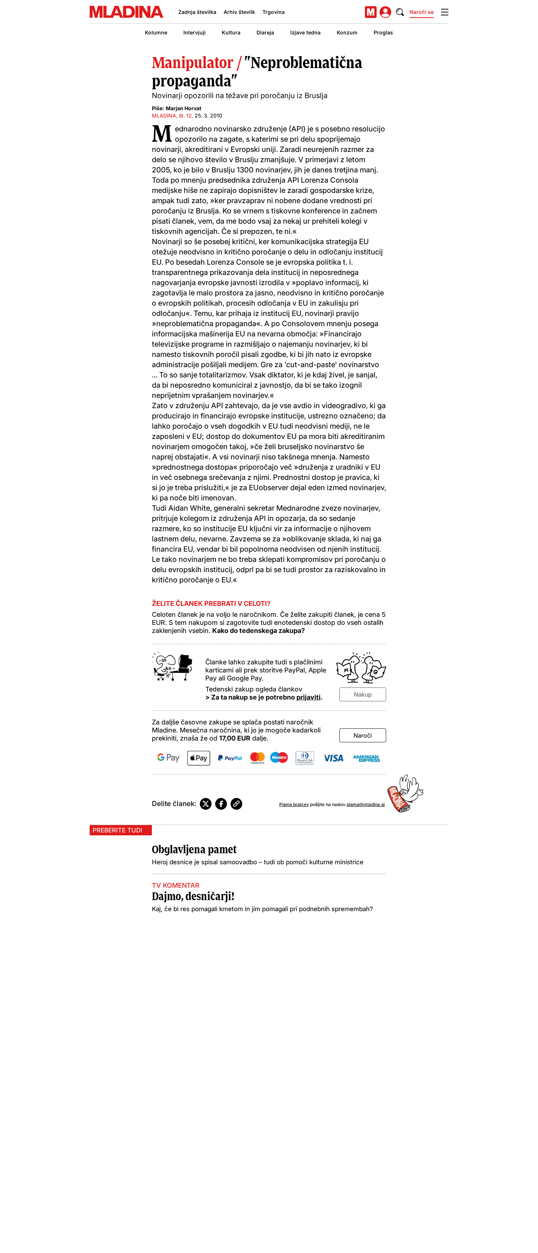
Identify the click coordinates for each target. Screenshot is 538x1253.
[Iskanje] (400, 12)
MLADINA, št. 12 (172, 115)
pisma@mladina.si (366, 804)
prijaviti (308, 697)
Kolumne (156, 32)
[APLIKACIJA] (371, 12)
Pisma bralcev (294, 804)
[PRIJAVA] (385, 12)
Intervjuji (194, 32)
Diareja (265, 32)
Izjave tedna (305, 32)
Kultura (231, 32)
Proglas (383, 32)
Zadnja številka (197, 12)
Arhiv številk (239, 12)
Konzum (347, 32)
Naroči (363, 735)
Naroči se (422, 12)
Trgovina (273, 12)
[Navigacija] (444, 12)
